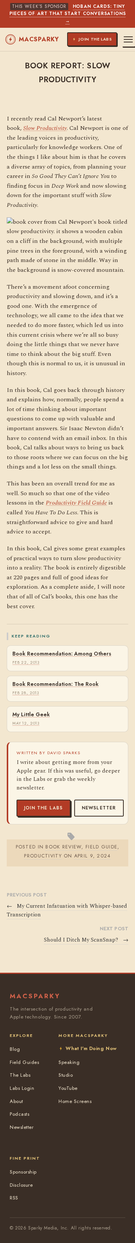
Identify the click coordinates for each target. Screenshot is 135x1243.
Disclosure (21, 1185)
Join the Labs (43, 808)
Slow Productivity (45, 128)
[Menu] (128, 39)
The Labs (20, 1075)
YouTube (68, 1088)
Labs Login (22, 1088)
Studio (65, 1075)
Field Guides (24, 1062)
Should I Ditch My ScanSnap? (86, 940)
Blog (15, 1049)
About (16, 1101)
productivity (43, 855)
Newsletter (99, 808)
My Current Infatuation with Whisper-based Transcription (67, 910)
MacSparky (39, 39)
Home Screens (75, 1101)
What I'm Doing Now (91, 1048)
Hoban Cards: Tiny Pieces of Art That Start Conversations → (67, 13)
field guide (101, 846)
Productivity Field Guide (76, 502)
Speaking (69, 1062)
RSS (14, 1197)
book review (63, 846)
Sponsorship (23, 1171)
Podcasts (19, 1114)
